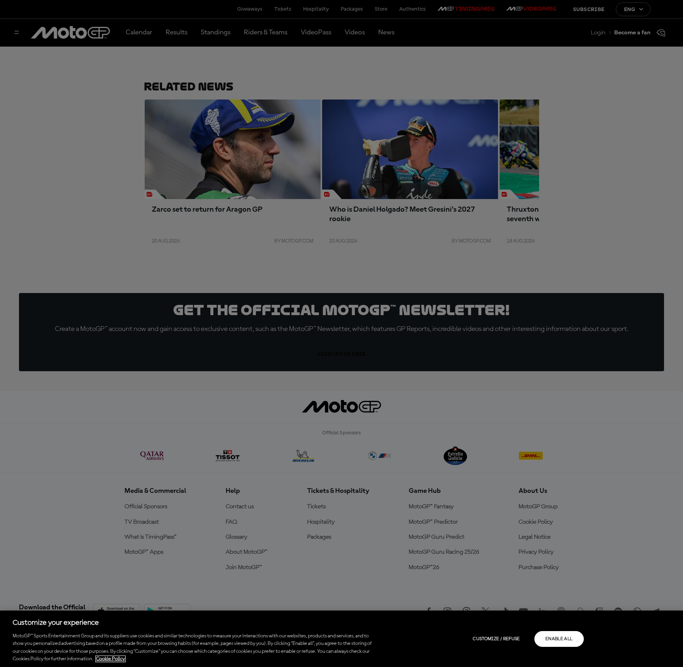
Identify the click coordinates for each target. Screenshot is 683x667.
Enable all (559, 639)
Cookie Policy (110, 658)
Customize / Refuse (496, 639)
